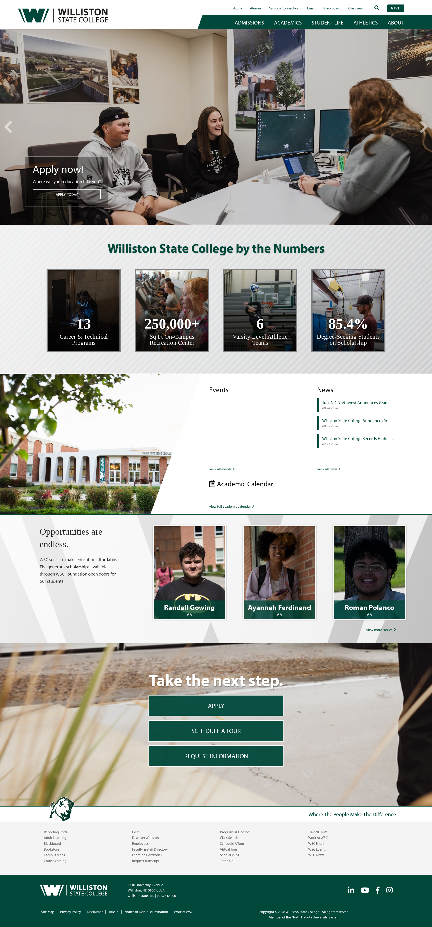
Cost (135, 832)
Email (311, 8)
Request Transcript (145, 860)
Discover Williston (145, 837)
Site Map (47, 911)
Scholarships (229, 855)
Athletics (365, 22)
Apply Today (67, 194)
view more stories (380, 629)
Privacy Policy (70, 911)
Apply (237, 8)
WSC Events (317, 849)
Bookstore (51, 849)
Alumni (255, 8)
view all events (221, 469)
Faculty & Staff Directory (150, 849)
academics (288, 22)
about (396, 22)
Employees (140, 843)
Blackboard (331, 8)
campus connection (284, 8)
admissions (249, 22)
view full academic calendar (230, 506)
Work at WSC (318, 837)
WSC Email (316, 843)
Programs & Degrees (235, 832)
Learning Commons (147, 855)
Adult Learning (55, 837)
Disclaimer (95, 911)
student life (328, 22)
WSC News (316, 855)
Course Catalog (55, 860)
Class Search (357, 8)
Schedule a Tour (232, 843)
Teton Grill (227, 860)
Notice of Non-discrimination (146, 911)
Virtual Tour (228, 849)
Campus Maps (54, 855)
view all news (328, 469)
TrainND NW (317, 832)
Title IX (113, 911)
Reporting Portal (56, 832)
